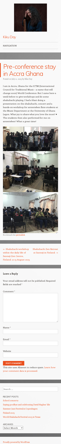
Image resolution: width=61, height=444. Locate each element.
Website (7, 350)
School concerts (10, 400)
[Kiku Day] (30, 18)
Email (6, 339)
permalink (20, 235)
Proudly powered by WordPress (16, 442)
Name (7, 327)
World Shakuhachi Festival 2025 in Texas (21, 416)
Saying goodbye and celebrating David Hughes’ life (26, 404)
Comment (9, 291)
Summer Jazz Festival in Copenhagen (20, 408)
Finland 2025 (9, 412)
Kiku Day (9, 37)
